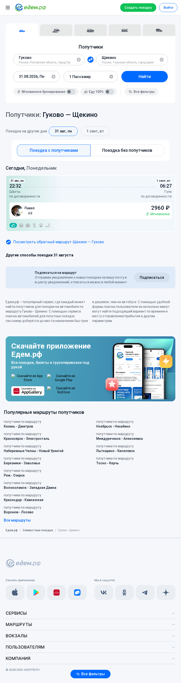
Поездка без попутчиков (127, 150)
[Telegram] (145, 592)
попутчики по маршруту (22, 424)
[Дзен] (165, 592)
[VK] (103, 592)
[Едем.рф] (30, 7)
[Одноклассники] (124, 592)
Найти (145, 76)
